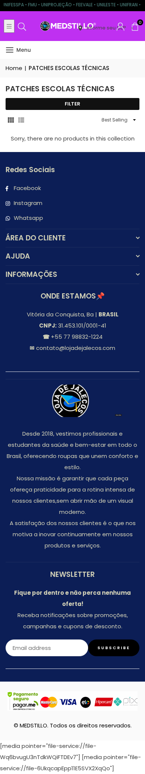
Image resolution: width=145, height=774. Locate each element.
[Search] (21, 26)
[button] (134, 26)
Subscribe (113, 648)
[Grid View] (11, 120)
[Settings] (120, 26)
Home (14, 68)
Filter (72, 103)
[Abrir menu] (9, 26)
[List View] (21, 120)
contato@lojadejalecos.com (75, 348)
